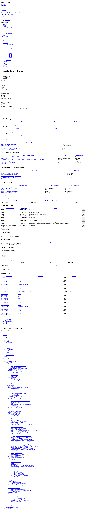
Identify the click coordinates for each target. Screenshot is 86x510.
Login (6, 36)
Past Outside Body (23, 185)
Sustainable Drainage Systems (12, 507)
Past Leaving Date (80, 155)
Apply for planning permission (14, 493)
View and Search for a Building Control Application (18, 368)
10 (5, 163)
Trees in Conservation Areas (18, 473)
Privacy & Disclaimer (7, 319)
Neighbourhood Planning (13, 456)
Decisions (5, 62)
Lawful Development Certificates (19, 498)
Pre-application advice (15, 502)
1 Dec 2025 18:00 (4, 287)
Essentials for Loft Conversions (19, 372)
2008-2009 (10, 52)
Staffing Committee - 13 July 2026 (7, 149)
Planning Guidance (14, 464)
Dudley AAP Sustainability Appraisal (20, 434)
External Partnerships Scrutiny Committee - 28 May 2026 (12, 148)
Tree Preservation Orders (18, 472)
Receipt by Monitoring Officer (51, 200)
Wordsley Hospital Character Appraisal (18, 393)
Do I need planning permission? (17, 494)
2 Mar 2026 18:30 (4, 300)
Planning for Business (15, 476)
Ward (22, 135)
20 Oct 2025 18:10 (4, 281)
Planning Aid (8, 416)
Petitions (12, 463)
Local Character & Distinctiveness (15, 410)
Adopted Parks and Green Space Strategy (19, 421)
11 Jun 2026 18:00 (4, 307)
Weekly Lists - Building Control (14, 369)
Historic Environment (10, 385)
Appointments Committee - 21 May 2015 (9, 162)
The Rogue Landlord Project (16, 482)
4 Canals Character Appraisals (17, 392)
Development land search (16, 455)
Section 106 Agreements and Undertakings (19, 475)
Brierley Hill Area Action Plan (17, 427)
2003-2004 (10, 57)
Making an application (15, 373)
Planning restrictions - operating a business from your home (22, 466)
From (56, 128)
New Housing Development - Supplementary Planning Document (24, 441)
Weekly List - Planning (12, 492)
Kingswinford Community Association (8, 177)
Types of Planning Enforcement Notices (18, 483)
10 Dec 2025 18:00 (4, 288)
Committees (5, 43)
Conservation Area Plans (15, 388)
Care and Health (9, 342)
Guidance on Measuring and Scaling (18, 489)
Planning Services (9, 458)
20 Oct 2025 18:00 (4, 283)
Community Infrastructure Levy (17, 429)
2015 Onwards (8, 60)
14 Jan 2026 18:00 (4, 289)
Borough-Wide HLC (15, 402)
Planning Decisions (14, 486)
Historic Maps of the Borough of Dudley (16, 407)
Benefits (7, 341)
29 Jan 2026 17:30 (4, 294)
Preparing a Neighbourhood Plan (17, 457)
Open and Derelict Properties (16, 383)
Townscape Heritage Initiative (14, 415)
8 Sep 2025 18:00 (4, 277)
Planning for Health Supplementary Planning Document (22, 439)
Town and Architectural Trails (14, 414)
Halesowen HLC (14, 405)
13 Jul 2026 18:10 (4, 310)
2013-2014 (10, 46)
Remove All (5, 10)
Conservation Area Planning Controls (18, 395)
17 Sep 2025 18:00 (4, 278)
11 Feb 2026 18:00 (4, 298)
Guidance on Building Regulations (15, 364)
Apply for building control (13, 370)
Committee (40, 276)
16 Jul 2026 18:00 (4, 313)
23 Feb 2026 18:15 (4, 299)
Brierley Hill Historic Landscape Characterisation (20, 401)
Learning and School (10, 346)
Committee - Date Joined (31, 142)
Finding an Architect (12, 479)
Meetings (5, 61)
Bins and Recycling (9, 349)
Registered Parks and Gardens (14, 412)
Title (41, 235)
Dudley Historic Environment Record (15, 398)
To (81, 128)
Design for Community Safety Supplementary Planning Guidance (24, 430)
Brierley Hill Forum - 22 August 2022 (8, 144)
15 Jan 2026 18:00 (4, 291)
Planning (7, 347)
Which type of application (16, 496)
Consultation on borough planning (17, 454)
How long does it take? (15, 491)
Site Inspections (14, 376)
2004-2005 (10, 56)
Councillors (5, 41)
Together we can (9, 353)
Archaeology (10, 386)
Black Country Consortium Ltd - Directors (9, 173)
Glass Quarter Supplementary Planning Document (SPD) (22, 437)
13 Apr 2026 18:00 (4, 303)
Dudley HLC (13, 403)
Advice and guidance (12, 377)
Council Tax (8, 340)
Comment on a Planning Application (18, 485)
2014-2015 (10, 45)
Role (74, 142)
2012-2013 (10, 47)
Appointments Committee (23, 284)
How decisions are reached (16, 462)
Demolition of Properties (18, 380)
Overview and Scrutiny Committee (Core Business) (28, 278)
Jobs (4, 17)
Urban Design (8, 508)
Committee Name (10, 208)
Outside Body (34, 170)
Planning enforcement (12, 481)
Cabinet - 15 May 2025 (5, 145)
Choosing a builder (14, 375)
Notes (69, 235)
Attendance (74, 276)
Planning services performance (14, 505)
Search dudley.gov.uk (7, 16)
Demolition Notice (16, 379)
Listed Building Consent (18, 499)
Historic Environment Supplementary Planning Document (22, 440)
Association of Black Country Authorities (9, 171)
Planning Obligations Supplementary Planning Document (22, 448)
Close (2, 10)
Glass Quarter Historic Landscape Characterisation (21, 404)
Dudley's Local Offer (10, 355)
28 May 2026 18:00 (5, 305)
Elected (22, 121)
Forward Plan (5, 67)
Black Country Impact (10, 352)
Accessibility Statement (7, 321)
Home (4, 40)
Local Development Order (16, 501)
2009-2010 (10, 51)
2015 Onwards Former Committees (15, 58)
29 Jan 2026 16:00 (4, 296)
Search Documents (7, 66)
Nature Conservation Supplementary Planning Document (22, 444)
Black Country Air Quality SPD (17, 425)
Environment (8, 343)
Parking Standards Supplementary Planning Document (21, 447)
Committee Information (15, 467)
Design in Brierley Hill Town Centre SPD (19, 428)
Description (50, 242)
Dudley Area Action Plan (16, 433)
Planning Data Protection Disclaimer (18, 460)
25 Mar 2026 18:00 (4, 302)
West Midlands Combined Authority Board (9, 188)
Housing (7, 350)
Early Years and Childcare (11, 351)
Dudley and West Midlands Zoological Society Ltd (11, 176)
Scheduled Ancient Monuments (14, 413)
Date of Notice (14, 200)
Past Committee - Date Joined (29, 155)
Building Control (9, 362)
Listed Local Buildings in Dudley (14, 411)
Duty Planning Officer (15, 468)
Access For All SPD (15, 420)
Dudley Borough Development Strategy (18, 431)
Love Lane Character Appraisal (17, 394)
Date (14, 235)
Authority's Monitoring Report (17, 422)
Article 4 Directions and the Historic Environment (18, 387)
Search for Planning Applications (14, 484)
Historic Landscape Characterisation (15, 399)
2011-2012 (10, 48)
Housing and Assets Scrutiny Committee (26, 291)
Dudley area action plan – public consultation (22, 436)
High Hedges (15, 471)
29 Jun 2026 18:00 (4, 309)
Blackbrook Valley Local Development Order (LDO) (21, 424)
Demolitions (13, 378)
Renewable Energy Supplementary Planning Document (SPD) (23, 449)
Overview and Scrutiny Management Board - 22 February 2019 (13, 161)
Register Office (9, 344)
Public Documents (6, 63)
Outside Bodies (6, 64)
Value (76, 242)
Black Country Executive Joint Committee (9, 174)
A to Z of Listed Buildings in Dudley (15, 409)
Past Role (66, 155)
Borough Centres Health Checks (19, 423)
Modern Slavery (6, 322)
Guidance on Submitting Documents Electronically (21, 490)
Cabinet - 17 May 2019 (5, 158)
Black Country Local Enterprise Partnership (9, 187)
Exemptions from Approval (16, 367)
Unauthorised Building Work (16, 384)
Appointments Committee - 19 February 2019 (10, 156)
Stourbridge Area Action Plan (16, 453)
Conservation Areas (12, 389)
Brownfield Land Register (11, 361)
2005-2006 (10, 55)
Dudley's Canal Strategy (13, 397)
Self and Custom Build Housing (12, 506)
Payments (5, 18)
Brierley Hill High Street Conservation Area (19, 390)
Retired (54, 121)
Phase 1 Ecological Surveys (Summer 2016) (22, 445)
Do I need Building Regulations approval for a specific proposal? (23, 371)
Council (19, 277)
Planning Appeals (11, 480)
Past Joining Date (55, 185)
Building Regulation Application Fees (18, 366)
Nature (55, 208)
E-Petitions (5, 65)
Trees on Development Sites (18, 474)
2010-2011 (10, 49)
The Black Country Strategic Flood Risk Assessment (21, 451)
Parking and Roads (9, 348)
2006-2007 (10, 54)
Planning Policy (9, 418)
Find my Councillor (7, 320)
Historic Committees (10, 44)
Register (2, 36)
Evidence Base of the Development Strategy (22, 432)
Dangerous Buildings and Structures (15, 363)
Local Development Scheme (16, 442)
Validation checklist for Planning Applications (20, 500)
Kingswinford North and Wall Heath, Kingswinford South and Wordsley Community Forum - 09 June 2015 (22, 159)
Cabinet (19, 280)
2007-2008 (10, 53)
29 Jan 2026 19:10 (4, 295)
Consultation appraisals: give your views (16, 396)
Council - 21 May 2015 (5, 147)
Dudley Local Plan (12, 419)
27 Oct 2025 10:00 (4, 284)
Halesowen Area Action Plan (16, 438)
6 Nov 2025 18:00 (4, 285)
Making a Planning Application (14, 488)
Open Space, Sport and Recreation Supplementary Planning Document (25, 446)
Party (17, 128)
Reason (75, 121)
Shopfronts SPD (14, 450)
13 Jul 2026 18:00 (4, 312)
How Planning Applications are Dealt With (19, 503)
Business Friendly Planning (13, 477)
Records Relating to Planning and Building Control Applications (23, 465)
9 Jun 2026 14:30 (4, 306)
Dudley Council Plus (7, 318)
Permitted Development (17, 381)
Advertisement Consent (17, 497)
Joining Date (76, 170)
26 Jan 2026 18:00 (4, 292)
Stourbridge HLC (14, 406)
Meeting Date (24, 208)
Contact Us (5, 323)
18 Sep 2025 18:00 (4, 280)
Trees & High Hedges (15, 470)
